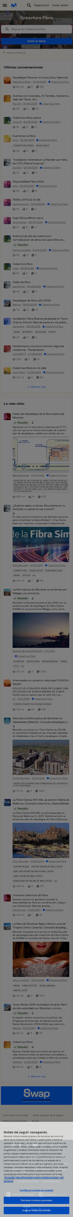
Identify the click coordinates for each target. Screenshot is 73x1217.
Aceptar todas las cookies (36, 1210)
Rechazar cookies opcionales (36, 1200)
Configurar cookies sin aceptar (37, 1190)
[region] (36, 1169)
